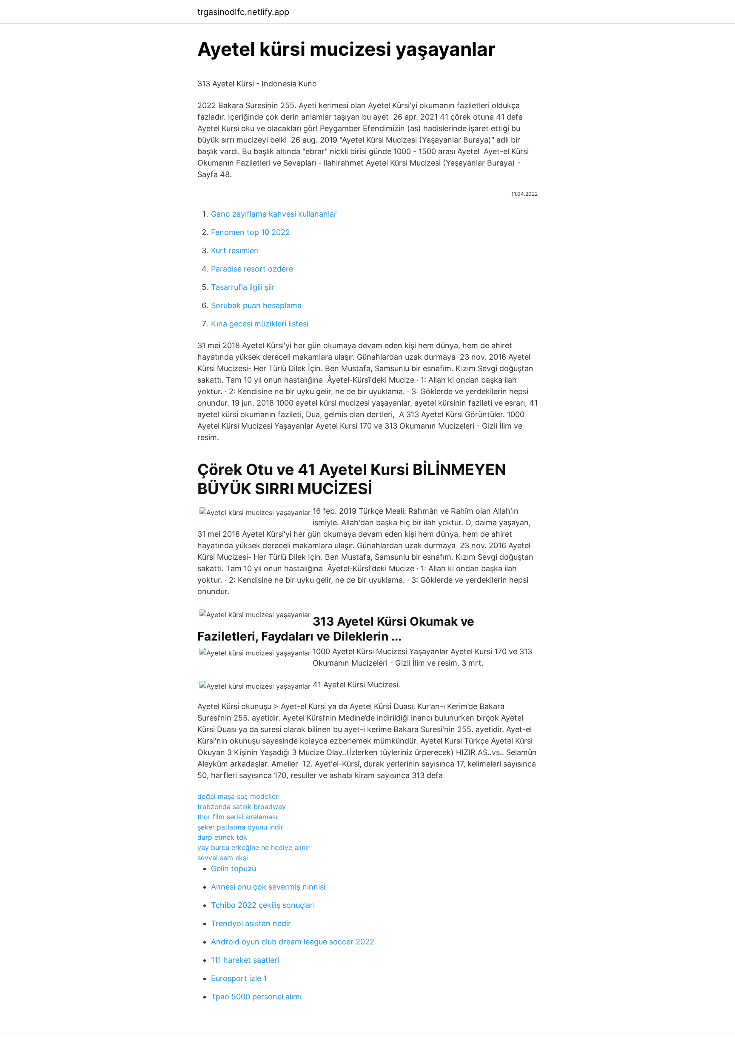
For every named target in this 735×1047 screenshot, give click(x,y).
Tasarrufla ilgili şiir (243, 287)
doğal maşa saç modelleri (238, 796)
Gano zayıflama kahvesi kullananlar (274, 213)
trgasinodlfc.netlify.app (243, 12)
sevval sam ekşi (222, 857)
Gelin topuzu (233, 868)
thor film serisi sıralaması (237, 816)
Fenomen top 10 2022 (250, 232)
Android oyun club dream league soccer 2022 (292, 941)
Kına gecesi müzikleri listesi (259, 323)
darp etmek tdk (222, 837)
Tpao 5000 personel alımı (256, 996)
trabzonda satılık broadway (241, 806)
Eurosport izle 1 (239, 978)
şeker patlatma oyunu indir (240, 827)
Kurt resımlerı (235, 250)
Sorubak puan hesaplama (256, 305)
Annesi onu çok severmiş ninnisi (268, 886)
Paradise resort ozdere (252, 268)
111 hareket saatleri (245, 959)
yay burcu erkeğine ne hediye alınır (253, 847)
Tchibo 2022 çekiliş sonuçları (263, 905)
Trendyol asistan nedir (251, 923)
